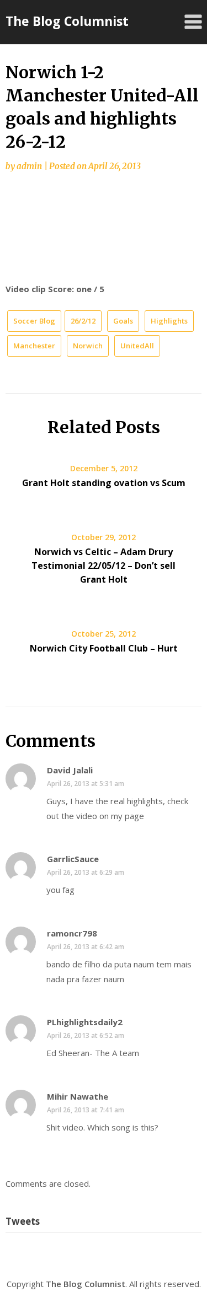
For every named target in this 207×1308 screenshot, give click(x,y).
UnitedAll (137, 346)
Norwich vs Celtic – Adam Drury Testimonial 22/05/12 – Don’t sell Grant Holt (103, 565)
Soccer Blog (34, 321)
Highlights (169, 321)
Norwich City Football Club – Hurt (104, 648)
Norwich (88, 346)
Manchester (34, 346)
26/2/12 (83, 321)
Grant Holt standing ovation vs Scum (103, 483)
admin (29, 166)
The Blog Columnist (67, 21)
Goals (123, 321)
